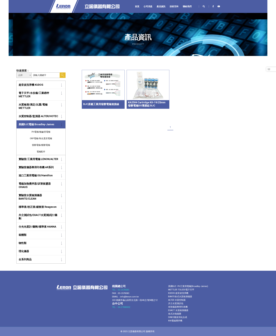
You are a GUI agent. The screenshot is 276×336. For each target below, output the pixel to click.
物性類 (22, 242)
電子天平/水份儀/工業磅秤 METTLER (34, 94)
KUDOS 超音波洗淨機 (178, 293)
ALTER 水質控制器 (177, 300)
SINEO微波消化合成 (177, 317)
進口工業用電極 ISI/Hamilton (36, 175)
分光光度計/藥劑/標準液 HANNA (37, 226)
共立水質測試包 (175, 303)
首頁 (137, 6)
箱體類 (22, 234)
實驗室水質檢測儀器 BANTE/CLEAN (30, 197)
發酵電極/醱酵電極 (41, 145)
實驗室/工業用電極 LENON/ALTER (38, 159)
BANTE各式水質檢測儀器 (180, 296)
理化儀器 (24, 251)
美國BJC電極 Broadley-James (36, 124)
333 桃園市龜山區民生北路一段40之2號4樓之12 (135, 300)
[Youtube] (218, 6)
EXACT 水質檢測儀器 (178, 310)
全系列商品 (25, 259)
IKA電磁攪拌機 (175, 320)
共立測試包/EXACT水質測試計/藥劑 (38, 216)
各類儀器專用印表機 (178, 307)
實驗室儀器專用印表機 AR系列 (36, 167)
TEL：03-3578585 (121, 290)
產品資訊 (161, 6)
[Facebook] (213, 6)
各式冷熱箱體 (174, 313)
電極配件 (41, 151)
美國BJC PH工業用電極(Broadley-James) (188, 286)
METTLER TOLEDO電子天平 (181, 289)
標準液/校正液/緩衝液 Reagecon (37, 206)
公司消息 (148, 6)
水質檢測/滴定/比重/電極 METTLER (33, 106)
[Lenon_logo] (80, 6)
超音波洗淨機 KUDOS (31, 84)
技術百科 (174, 6)
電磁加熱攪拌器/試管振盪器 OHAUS (35, 185)
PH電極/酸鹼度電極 (41, 132)
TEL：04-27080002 (121, 307)
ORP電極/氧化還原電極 (41, 138)
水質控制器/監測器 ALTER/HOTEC (38, 116)
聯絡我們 (187, 6)
